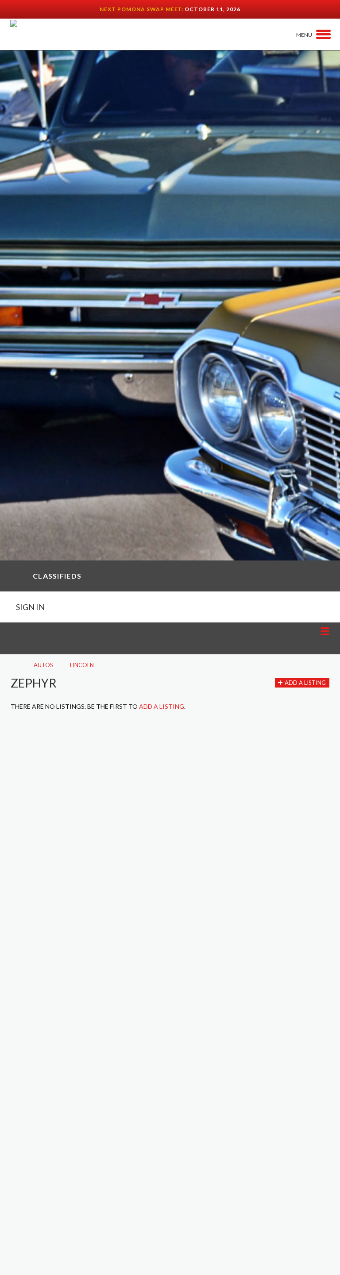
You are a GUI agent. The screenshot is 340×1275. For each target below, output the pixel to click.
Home (14, 665)
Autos (43, 664)
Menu (304, 34)
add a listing (161, 706)
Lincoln (82, 664)
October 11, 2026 (212, 9)
